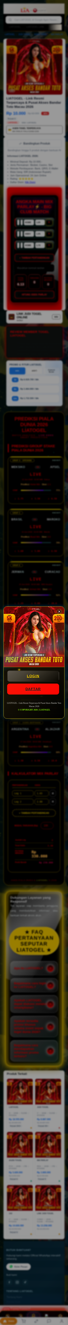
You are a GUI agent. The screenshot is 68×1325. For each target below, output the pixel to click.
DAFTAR (33, 689)
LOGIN (33, 676)
